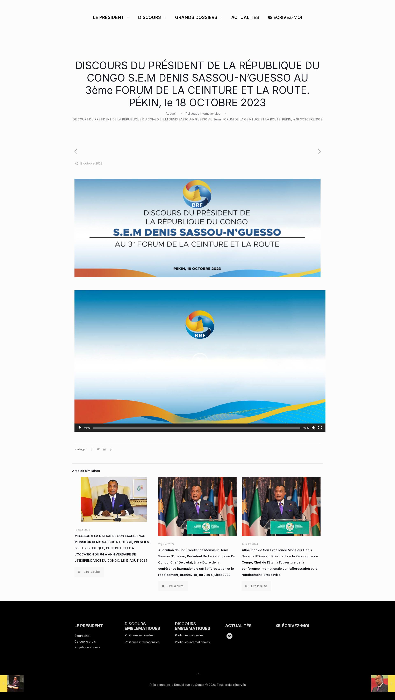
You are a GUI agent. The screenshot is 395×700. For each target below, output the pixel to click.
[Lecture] (80, 428)
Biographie (81, 636)
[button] (200, 361)
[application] (199, 361)
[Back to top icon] (197, 673)
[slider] (196, 428)
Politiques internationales (202, 114)
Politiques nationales (139, 635)
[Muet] (313, 428)
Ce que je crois (85, 641)
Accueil (171, 114)
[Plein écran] (320, 428)
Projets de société (87, 647)
